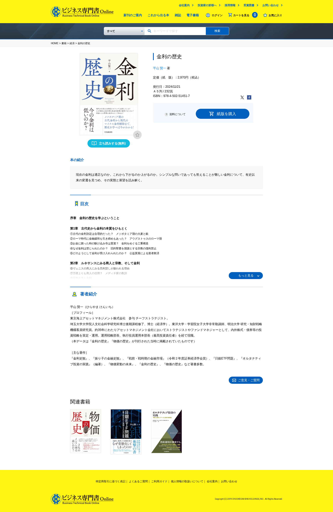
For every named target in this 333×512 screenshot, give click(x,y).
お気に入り (275, 15)
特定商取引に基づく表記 (110, 481)
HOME (54, 43)
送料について (177, 114)
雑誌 (178, 15)
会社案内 (184, 5)
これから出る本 (158, 15)
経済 (72, 43)
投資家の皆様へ (207, 5)
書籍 (63, 43)
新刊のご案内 (133, 15)
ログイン (217, 15)
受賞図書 (249, 5)
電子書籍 (193, 15)
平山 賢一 (159, 68)
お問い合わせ (270, 5)
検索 (217, 30)
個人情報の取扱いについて (187, 481)
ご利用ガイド (159, 481)
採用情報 (230, 5)
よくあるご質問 (138, 481)
